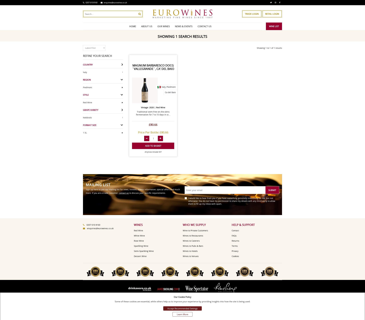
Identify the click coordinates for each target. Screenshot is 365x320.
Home (132, 26)
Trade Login (252, 13)
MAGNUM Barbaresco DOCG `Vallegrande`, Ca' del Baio (153, 67)
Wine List (274, 26)
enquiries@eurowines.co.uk (115, 2)
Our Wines (163, 26)
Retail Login (272, 13)
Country (88, 64)
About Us (146, 26)
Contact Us (204, 26)
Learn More (182, 314)
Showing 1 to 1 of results (269, 48)
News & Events (183, 26)
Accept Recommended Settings (182, 308)
